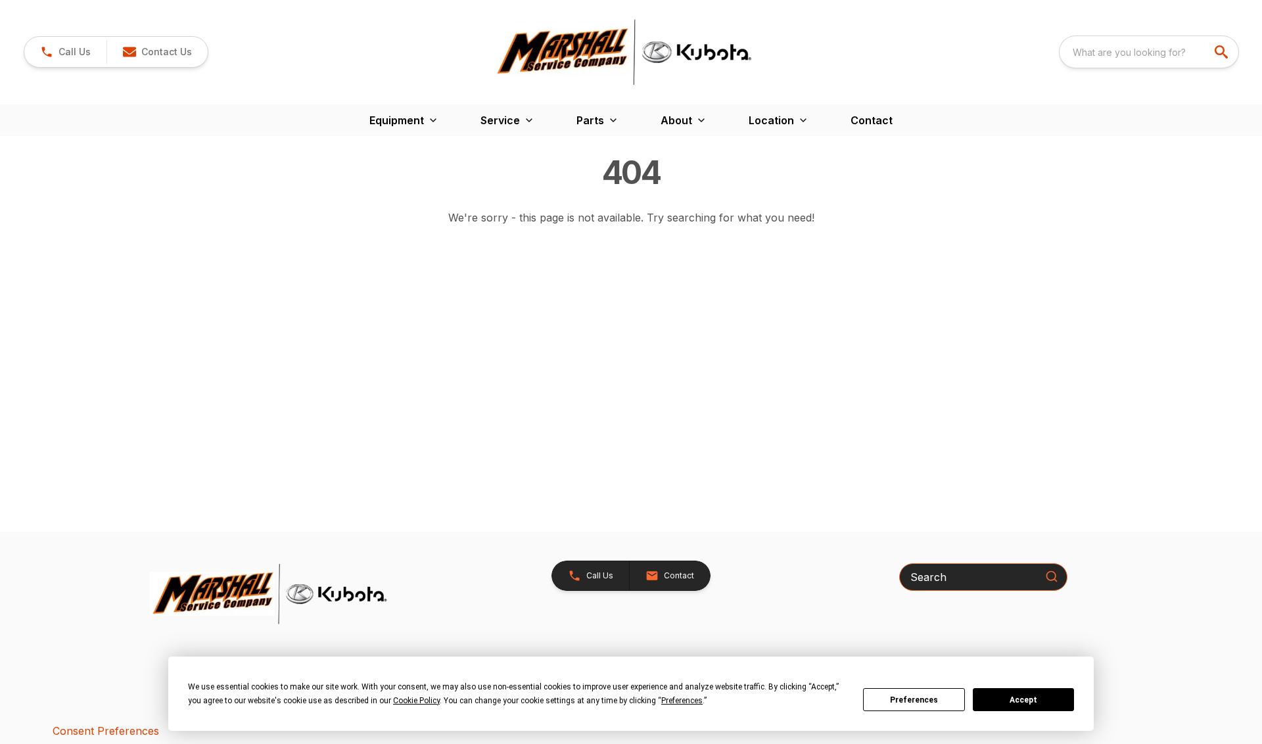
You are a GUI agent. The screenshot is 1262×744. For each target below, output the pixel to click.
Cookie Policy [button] (416, 700)
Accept (1023, 700)
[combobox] (1149, 52)
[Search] (1051, 576)
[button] (65, 52)
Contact (872, 120)
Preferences (914, 700)
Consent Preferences (106, 730)
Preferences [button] (682, 700)
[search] (1222, 52)
